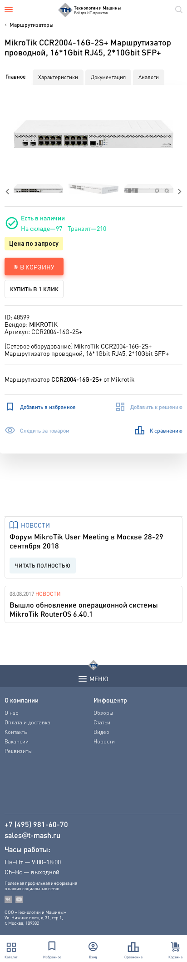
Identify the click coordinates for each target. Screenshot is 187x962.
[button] (93, 134)
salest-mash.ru (32, 835)
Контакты (16, 731)
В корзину (37, 267)
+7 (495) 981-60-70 (36, 824)
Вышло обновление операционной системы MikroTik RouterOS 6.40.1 (84, 609)
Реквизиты (18, 751)
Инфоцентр (110, 700)
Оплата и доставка (27, 722)
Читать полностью (42, 565)
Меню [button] (98, 678)
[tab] (15, 77)
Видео (101, 731)
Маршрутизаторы (32, 24)
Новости (35, 525)
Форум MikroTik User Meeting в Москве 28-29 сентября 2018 (86, 541)
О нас (11, 712)
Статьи (102, 722)
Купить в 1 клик (34, 289)
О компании (22, 700)
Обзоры (103, 712)
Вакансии (17, 741)
